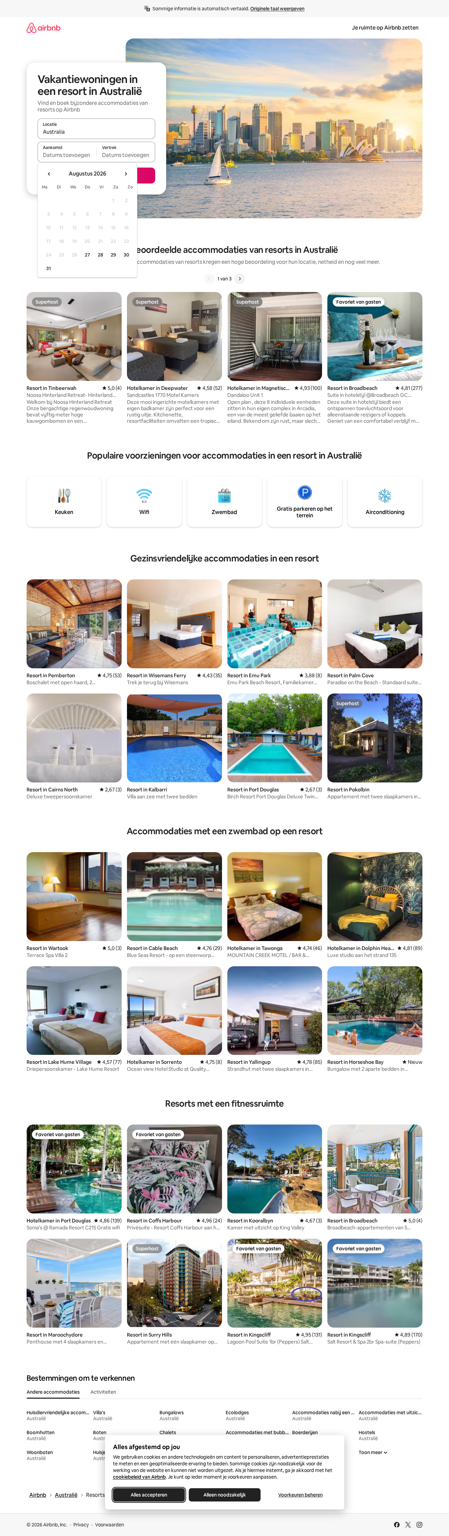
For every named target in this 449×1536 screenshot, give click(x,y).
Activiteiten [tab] (103, 1392)
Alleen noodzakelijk (224, 1495)
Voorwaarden (109, 1525)
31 (48, 268)
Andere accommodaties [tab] (53, 1392)
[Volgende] (239, 278)
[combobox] (96, 132)
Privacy (81, 1525)
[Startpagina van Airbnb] (43, 27)
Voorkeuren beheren (300, 1495)
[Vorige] (209, 278)
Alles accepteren (149, 1495)
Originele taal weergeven (277, 9)
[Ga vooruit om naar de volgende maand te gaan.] (126, 174)
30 (126, 255)
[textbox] (67, 155)
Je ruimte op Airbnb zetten (385, 27)
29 (113, 255)
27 (87, 255)
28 (100, 255)
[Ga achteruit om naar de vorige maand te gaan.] (49, 174)
